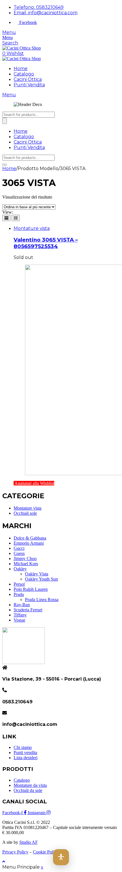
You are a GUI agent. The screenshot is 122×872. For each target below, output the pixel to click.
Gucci (19, 548)
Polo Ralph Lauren (31, 589)
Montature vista (32, 228)
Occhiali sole (25, 513)
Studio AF (28, 842)
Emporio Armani (29, 543)
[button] (61, 857)
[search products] (4, 165)
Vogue (19, 620)
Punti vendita (25, 752)
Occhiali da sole (28, 790)
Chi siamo (23, 747)
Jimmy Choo (25, 558)
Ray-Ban (22, 604)
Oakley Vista (36, 573)
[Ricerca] (4, 121)
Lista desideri (25, 757)
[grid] (6, 218)
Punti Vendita (29, 84)
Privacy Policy (15, 851)
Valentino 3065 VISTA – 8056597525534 (46, 243)
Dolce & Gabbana (30, 538)
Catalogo (24, 74)
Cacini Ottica (28, 79)
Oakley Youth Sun (41, 579)
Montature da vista (30, 785)
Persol (19, 584)
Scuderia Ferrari (28, 609)
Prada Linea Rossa (41, 599)
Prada (19, 594)
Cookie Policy (45, 851)
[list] (16, 218)
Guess (19, 553)
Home (21, 68)
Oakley (20, 568)
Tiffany (20, 614)
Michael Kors (26, 563)
